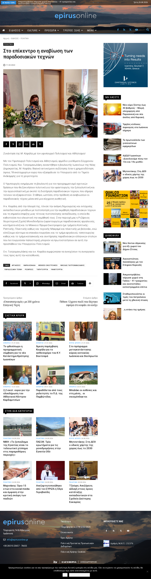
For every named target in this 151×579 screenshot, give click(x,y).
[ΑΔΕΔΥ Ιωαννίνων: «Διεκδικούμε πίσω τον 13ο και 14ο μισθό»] (112, 160)
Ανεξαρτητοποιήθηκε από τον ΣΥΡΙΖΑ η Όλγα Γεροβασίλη (49, 489)
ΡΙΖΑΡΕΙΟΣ (29, 269)
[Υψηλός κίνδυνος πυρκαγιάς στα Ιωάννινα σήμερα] (112, 129)
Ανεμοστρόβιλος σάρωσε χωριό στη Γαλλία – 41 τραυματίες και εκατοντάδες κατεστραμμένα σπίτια (135, 280)
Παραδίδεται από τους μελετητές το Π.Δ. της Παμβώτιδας (49, 393)
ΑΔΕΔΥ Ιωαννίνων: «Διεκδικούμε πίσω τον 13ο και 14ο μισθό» (135, 158)
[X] (130, 30)
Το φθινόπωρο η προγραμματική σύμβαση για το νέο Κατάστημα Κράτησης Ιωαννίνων (16, 353)
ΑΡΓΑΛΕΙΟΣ (16, 265)
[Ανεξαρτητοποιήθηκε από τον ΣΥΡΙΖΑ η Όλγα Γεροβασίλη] (50, 470)
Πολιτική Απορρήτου (79, 575)
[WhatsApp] (20, 144)
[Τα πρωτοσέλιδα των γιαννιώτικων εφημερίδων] (112, 144)
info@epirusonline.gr (17, 539)
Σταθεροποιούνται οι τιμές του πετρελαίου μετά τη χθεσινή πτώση (135, 297)
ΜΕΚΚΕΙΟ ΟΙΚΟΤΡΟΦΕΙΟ (48, 265)
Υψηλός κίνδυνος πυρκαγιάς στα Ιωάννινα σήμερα (135, 127)
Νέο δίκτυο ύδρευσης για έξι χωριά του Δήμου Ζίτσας (134, 246)
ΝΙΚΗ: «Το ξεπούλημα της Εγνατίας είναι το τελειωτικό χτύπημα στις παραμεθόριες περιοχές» (15, 448)
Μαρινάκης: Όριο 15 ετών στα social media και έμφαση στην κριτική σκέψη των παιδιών (16, 492)
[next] (98, 2)
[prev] (93, 2)
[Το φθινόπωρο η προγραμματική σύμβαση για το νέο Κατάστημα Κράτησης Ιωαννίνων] (17, 331)
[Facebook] (118, 30)
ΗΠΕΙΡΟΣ (7, 343)
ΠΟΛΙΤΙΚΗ (25, 38)
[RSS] (124, 30)
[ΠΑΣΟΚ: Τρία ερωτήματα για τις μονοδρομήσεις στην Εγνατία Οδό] (50, 426)
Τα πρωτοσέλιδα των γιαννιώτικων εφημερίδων (134, 143)
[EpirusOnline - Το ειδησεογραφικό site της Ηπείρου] (75, 16)
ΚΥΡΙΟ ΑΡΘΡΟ (75, 343)
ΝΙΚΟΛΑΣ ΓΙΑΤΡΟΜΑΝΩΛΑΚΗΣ (72, 265)
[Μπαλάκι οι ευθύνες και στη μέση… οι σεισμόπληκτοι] (83, 375)
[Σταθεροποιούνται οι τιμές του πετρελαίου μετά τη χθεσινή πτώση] (112, 298)
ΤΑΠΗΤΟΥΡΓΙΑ (42, 269)
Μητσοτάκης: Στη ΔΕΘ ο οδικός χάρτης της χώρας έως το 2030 (82, 445)
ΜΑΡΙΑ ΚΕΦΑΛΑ (29, 265)
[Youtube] (136, 30)
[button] (148, 30)
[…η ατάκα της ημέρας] (112, 314)
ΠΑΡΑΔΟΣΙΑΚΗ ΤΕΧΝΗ (13, 269)
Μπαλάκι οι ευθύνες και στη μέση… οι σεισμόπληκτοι (83, 393)
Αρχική (6, 38)
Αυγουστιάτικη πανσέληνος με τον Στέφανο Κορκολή (133, 261)
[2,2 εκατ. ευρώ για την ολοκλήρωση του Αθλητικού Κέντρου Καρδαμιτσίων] (17, 375)
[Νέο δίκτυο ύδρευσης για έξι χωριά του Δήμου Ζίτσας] (112, 247)
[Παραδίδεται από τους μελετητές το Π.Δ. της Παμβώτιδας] (50, 375)
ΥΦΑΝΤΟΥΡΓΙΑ (56, 269)
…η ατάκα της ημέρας (134, 309)
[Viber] (40, 144)
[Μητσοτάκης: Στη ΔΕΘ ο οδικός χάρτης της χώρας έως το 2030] (83, 426)
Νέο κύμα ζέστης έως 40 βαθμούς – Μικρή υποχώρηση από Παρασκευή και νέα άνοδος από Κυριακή (49, 3)
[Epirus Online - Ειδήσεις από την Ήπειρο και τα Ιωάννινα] (25, 522)
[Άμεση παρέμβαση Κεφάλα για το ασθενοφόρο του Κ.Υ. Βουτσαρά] (50, 331)
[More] (90, 283)
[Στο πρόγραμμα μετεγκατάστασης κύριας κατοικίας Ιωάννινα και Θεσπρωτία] (83, 331)
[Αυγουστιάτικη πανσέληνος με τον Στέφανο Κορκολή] (112, 263)
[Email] (26, 144)
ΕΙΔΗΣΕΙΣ (15, 38)
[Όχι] (147, 571)
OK (65, 575)
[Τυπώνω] (33, 144)
